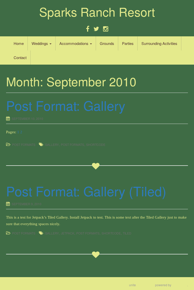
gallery (52, 144)
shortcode (95, 144)
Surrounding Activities (159, 43)
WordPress (179, 285)
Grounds (107, 43)
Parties (128, 43)
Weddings (40, 43)
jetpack (67, 233)
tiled (127, 233)
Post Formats (23, 144)
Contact (20, 57)
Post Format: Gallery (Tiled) (86, 190)
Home (19, 43)
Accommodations (74, 43)
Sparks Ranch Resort (97, 11)
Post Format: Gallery (65, 105)
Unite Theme (145, 285)
